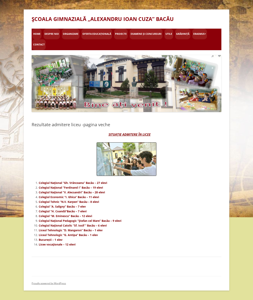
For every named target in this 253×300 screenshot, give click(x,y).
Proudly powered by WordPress (49, 283)
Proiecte (121, 34)
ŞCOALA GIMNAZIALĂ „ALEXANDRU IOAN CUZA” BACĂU (103, 19)
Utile (168, 34)
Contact (39, 44)
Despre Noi (51, 34)
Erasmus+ (199, 34)
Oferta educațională (96, 34)
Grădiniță (182, 34)
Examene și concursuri (146, 34)
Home (37, 34)
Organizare (70, 34)
